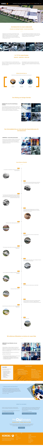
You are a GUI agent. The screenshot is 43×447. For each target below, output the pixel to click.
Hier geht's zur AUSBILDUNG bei (8, 413)
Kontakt (17, 439)
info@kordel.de (31, 441)
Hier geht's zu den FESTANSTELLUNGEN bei (29, 413)
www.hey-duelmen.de (21, 427)
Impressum (17, 436)
